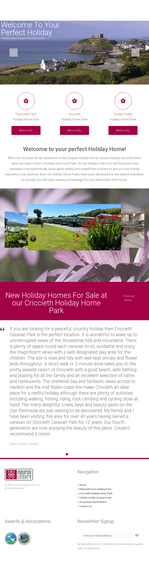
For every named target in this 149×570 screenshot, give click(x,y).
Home (82, 484)
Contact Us (85, 506)
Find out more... (129, 298)
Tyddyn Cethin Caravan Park (95, 497)
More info (26, 130)
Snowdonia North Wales (93, 502)
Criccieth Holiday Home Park (96, 493)
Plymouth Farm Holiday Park (95, 489)
